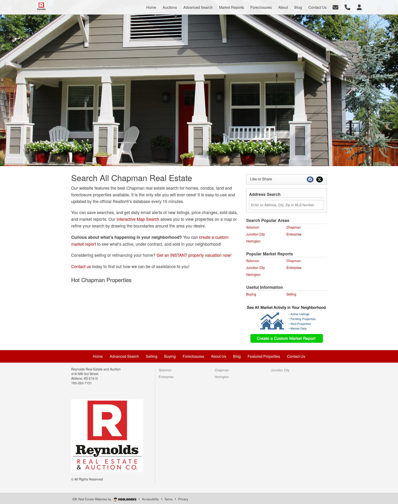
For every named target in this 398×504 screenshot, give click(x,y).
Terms (168, 499)
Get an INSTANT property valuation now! (194, 255)
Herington (253, 241)
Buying (251, 294)
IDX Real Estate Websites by (92, 499)
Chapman (294, 227)
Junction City (255, 234)
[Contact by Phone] (347, 6)
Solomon (252, 227)
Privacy (183, 499)
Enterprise (294, 234)
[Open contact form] (335, 6)
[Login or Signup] (359, 6)
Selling (291, 294)
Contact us (81, 266)
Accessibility (150, 499)
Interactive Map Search (138, 219)
